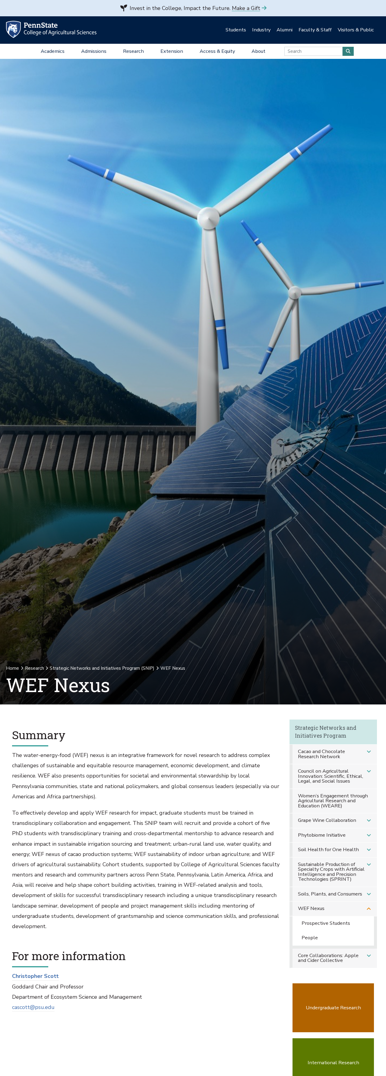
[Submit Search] (348, 51)
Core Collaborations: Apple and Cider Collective (328, 958)
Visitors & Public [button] (356, 29)
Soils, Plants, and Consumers (330, 893)
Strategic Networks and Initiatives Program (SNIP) (102, 668)
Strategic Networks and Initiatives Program (325, 731)
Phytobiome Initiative (322, 835)
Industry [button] (261, 29)
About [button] (258, 51)
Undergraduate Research (333, 1007)
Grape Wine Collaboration (327, 820)
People (310, 937)
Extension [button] (171, 51)
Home (12, 668)
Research (34, 668)
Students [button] (236, 29)
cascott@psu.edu (33, 1007)
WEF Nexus (311, 908)
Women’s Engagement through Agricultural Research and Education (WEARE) (333, 800)
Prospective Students (326, 923)
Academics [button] (53, 51)
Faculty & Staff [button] (315, 29)
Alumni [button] (285, 29)
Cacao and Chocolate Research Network (321, 754)
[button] (369, 752)
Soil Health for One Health (328, 849)
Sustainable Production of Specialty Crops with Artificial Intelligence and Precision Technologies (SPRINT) (331, 872)
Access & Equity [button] (217, 51)
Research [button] (133, 51)
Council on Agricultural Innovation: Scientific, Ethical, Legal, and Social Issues (330, 776)
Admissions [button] (93, 51)
